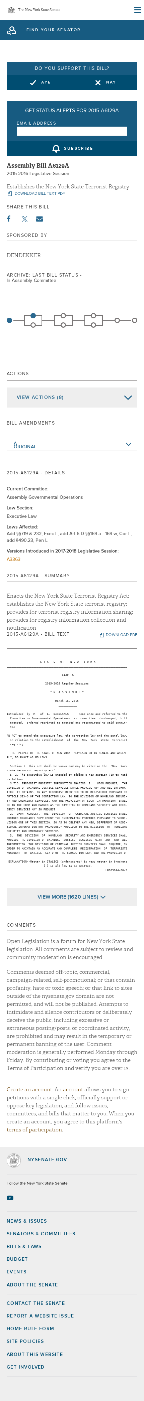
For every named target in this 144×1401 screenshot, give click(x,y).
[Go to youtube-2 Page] (11, 1198)
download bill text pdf (39, 194)
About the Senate (32, 1285)
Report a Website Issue (40, 1316)
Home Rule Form (31, 1329)
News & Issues (27, 1221)
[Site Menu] (137, 10)
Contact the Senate (36, 1303)
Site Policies (25, 1341)
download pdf (121, 635)
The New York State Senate (39, 10)
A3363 (13, 559)
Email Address (37, 123)
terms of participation (34, 1129)
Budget (17, 1259)
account (73, 1089)
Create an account (29, 1089)
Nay (111, 83)
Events (16, 1272)
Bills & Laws (24, 1246)
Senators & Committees (41, 1234)
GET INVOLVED (26, 1367)
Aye (46, 83)
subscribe (78, 149)
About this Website (35, 1354)
